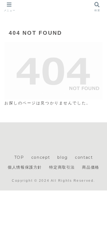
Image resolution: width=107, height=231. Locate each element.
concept (40, 157)
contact (84, 157)
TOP (19, 157)
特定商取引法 (62, 167)
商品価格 (90, 167)
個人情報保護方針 (25, 167)
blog (62, 157)
